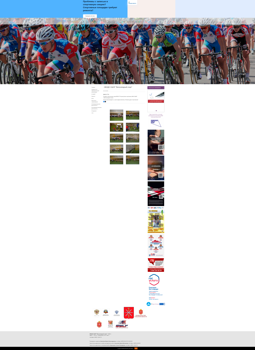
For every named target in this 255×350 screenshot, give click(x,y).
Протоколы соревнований (95, 101)
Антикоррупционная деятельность (96, 104)
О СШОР (93, 94)
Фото (93, 98)
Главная (93, 87)
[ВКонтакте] (103, 101)
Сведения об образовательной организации (95, 91)
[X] (105, 101)
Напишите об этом (90, 16)
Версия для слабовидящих (155, 87)
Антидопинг (94, 111)
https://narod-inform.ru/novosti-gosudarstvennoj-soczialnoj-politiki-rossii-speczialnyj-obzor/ (156, 116)
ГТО (92, 113)
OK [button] (136, 348)
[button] (148, 100)
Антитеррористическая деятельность (96, 108)
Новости (93, 96)
